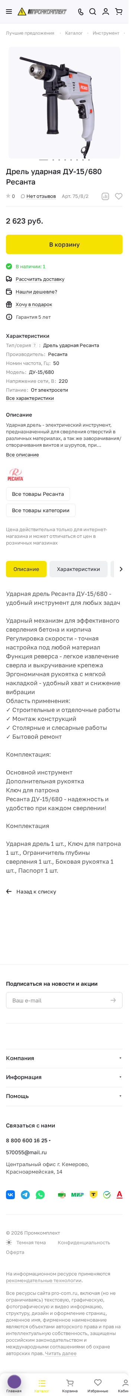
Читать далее (61, 1353)
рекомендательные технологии (44, 1280)
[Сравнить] (105, 196)
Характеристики (78, 569)
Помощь (17, 1095)
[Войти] (105, 11)
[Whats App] (40, 1194)
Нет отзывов (41, 196)
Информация (24, 1077)
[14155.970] (64, 102)
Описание (26, 569)
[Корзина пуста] (118, 11)
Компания (20, 1058)
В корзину (64, 244)
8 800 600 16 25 (26, 1140)
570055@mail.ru (26, 1152)
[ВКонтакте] (10, 1194)
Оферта (15, 1252)
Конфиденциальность (84, 1242)
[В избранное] (118, 196)
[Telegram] (25, 1194)
